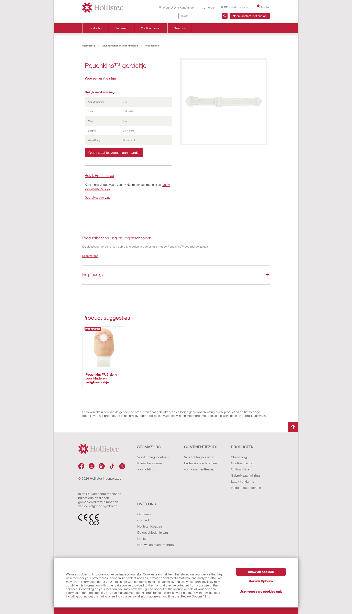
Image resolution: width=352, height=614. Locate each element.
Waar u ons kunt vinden (178, 7)
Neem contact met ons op (249, 16)
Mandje (263, 7)
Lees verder (90, 255)
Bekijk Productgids (99, 176)
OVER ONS (146, 504)
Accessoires (152, 45)
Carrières (208, 7)
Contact (143, 520)
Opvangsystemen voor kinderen (120, 45)
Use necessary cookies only (261, 591)
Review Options (261, 581)
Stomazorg (121, 28)
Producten (95, 28)
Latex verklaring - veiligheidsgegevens (246, 484)
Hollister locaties (149, 526)
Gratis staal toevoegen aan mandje (114, 152)
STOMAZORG (149, 447)
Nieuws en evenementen (155, 545)
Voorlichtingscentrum (153, 457)
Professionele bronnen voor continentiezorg (200, 466)
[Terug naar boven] (293, 427)
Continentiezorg (151, 28)
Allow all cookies (261, 572)
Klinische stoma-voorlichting (149, 466)
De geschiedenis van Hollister (152, 535)
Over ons (180, 28)
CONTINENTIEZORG (201, 447)
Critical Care (240, 469)
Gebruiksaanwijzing (97, 197)
